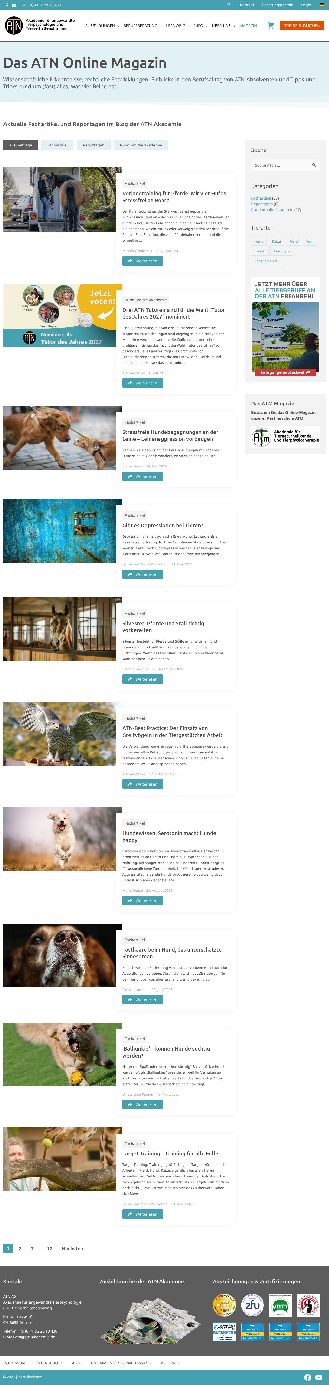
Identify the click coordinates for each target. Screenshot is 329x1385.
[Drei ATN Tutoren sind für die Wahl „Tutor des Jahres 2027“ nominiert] (62, 315)
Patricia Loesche (135, 669)
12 (49, 1248)
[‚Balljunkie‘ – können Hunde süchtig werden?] (62, 1054)
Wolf (310, 241)
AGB (76, 1363)
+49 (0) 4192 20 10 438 (41, 4)
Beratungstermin (277, 4)
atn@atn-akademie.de (35, 1337)
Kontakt (247, 4)
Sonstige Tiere (266, 261)
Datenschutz (48, 1363)
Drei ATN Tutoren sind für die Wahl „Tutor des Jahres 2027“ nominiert (173, 313)
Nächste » (73, 1248)
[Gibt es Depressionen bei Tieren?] (62, 530)
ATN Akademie (134, 373)
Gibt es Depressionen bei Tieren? (162, 525)
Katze (276, 241)
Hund (259, 241)
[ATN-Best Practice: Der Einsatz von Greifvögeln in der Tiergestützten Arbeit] (62, 733)
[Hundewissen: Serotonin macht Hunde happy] (62, 838)
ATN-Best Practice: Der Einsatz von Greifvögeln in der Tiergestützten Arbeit (172, 731)
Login (306, 4)
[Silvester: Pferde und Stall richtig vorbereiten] (62, 628)
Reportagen (94, 145)
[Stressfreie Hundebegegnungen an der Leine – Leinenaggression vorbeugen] (62, 437)
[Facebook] (7, 5)
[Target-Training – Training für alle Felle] (62, 1159)
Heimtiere (282, 251)
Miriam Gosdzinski (137, 250)
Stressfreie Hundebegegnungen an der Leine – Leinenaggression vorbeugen (170, 435)
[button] (229, 5)
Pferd (293, 241)
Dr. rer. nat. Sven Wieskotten (145, 564)
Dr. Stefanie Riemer (137, 1094)
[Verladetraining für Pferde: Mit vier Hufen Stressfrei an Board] (62, 199)
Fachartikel (57, 145)
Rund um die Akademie (141, 145)
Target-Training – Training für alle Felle (170, 1153)
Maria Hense (132, 466)
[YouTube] (14, 5)
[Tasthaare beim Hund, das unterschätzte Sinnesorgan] (62, 955)
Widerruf (170, 1363)
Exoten (260, 251)
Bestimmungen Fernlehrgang (120, 1363)
